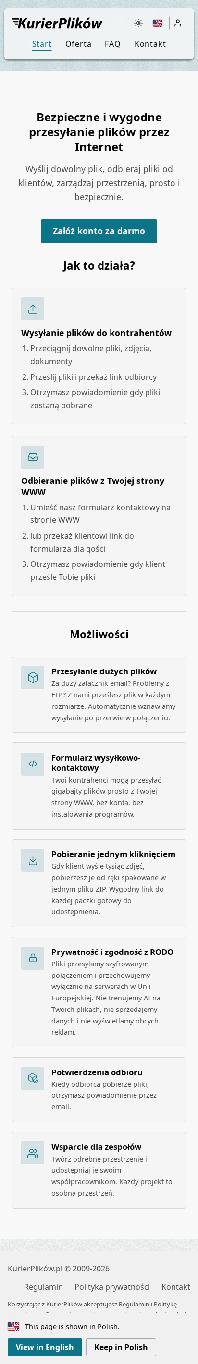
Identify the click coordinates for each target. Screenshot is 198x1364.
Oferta (78, 43)
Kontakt (150, 43)
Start (42, 43)
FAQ (113, 43)
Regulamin (43, 1287)
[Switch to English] (157, 23)
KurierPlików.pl (35, 1268)
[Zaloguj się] (177, 23)
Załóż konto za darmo (99, 230)
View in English (45, 1347)
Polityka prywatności (112, 1287)
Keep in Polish (121, 1347)
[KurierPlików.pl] (69, 23)
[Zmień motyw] (138, 23)
